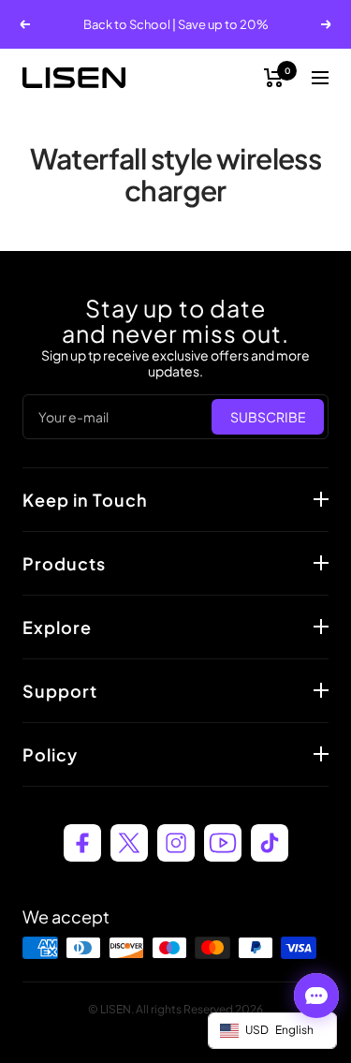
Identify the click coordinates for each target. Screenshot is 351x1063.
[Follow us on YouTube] (222, 843)
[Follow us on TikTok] (269, 843)
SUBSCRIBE (268, 416)
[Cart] (274, 77)
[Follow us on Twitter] (129, 843)
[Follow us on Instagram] (176, 843)
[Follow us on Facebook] (82, 843)
